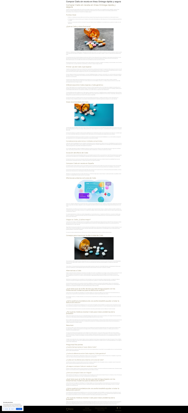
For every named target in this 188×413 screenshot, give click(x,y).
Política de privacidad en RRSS (101, 408)
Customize (6, 408)
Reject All (12, 408)
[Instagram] (120, 408)
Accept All (19, 408)
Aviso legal (87, 408)
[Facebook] (117, 408)
